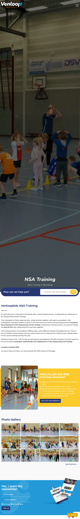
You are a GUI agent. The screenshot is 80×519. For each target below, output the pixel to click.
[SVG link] (77, 5)
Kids (21, 504)
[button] (50, 401)
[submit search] (73, 291)
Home (30, 285)
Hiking (14, 504)
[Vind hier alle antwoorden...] (59, 292)
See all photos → (71, 464)
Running (37, 285)
